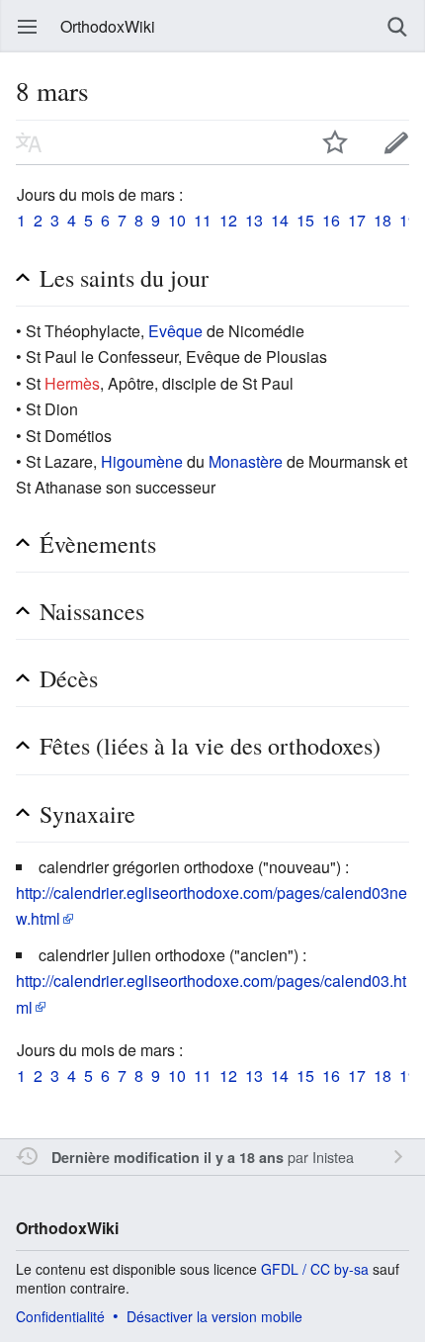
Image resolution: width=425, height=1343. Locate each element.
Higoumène (142, 461)
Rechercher (397, 27)
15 (305, 220)
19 (408, 220)
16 (331, 220)
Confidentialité (60, 1316)
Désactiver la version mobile (214, 1316)
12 (228, 220)
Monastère (246, 461)
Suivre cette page (335, 142)
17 (357, 220)
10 (177, 220)
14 (280, 220)
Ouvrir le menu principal (27, 27)
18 (382, 220)
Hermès (72, 383)
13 (254, 220)
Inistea (333, 1156)
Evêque (175, 330)
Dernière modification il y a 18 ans (167, 1157)
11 (203, 220)
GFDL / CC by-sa (315, 1269)
